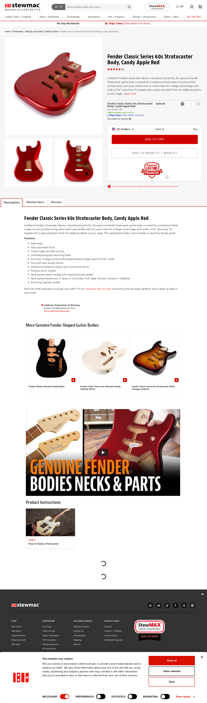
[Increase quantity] (198, 104)
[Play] (103, 452)
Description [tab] (12, 202)
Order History (110, 635)
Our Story (46, 626)
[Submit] (129, 7)
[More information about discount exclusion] (130, 119)
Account (108, 626)
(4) (122, 69)
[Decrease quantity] (182, 104)
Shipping (77, 640)
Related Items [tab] (35, 202)
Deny (172, 681)
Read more (130, 93)
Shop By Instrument (34, 31)
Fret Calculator (49, 640)
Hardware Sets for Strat (98, 289)
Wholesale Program (113, 640)
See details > (167, 176)
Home (7, 31)
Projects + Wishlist (112, 631)
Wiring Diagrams (50, 644)
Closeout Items (18, 635)
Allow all (172, 660)
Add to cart (155, 139)
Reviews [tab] (56, 202)
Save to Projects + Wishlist (154, 153)
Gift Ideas (16, 644)
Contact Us (78, 631)
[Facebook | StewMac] (175, 606)
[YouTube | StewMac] (158, 606)
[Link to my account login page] (192, 7)
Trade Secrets (48, 631)
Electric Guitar (51, 31)
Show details (183, 696)
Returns (77, 644)
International (79, 635)
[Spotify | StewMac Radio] (192, 606)
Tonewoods (17, 31)
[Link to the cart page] (200, 7)
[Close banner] (202, 657)
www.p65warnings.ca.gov (57, 311)
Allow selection (171, 671)
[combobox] (92, 7)
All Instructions (49, 648)
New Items (16, 626)
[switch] (100, 696)
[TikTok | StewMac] (166, 606)
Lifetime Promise (81, 626)
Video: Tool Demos (50, 635)
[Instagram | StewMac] (150, 606)
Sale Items (16, 631)
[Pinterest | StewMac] (183, 606)
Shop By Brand (18, 640)
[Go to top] (202, 594)
